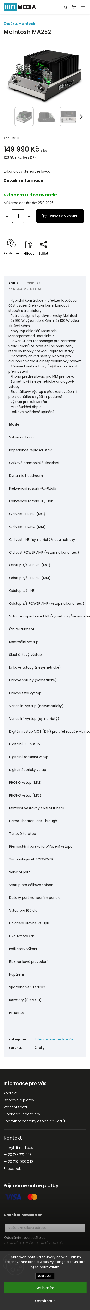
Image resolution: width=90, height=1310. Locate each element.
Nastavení (45, 1276)
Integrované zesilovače (54, 1039)
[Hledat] (65, 7)
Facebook (12, 1168)
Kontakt (10, 1093)
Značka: (19, 23)
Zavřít (74, 262)
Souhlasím (45, 1287)
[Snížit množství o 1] (7, 216)
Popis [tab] (13, 283)
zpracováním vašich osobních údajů (33, 1242)
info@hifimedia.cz (19, 1147)
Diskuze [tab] (33, 283)
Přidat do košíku (64, 216)
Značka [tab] (25, 288)
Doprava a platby (19, 1100)
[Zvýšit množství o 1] (29, 216)
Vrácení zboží (15, 1107)
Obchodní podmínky (22, 1114)
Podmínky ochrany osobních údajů (34, 1121)
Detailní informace (23, 180)
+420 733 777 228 (17, 1154)
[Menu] (83, 7)
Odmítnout (45, 1300)
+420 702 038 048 (18, 1161)
